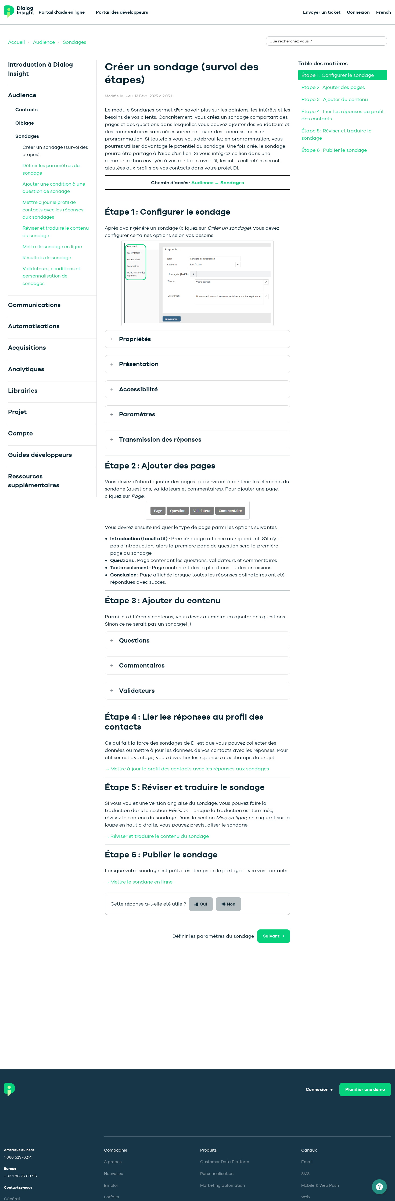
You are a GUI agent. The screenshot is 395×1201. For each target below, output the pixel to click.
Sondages (74, 42)
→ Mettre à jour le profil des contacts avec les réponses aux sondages (187, 768)
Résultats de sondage (47, 257)
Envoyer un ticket (321, 12)
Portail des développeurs (122, 12)
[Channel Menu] (379, 1186)
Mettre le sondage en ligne (52, 246)
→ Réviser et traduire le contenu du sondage (157, 836)
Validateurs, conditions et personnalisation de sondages (51, 276)
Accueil (16, 42)
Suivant (271, 936)
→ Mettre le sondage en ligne (139, 882)
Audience (44, 42)
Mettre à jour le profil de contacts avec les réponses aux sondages (53, 210)
